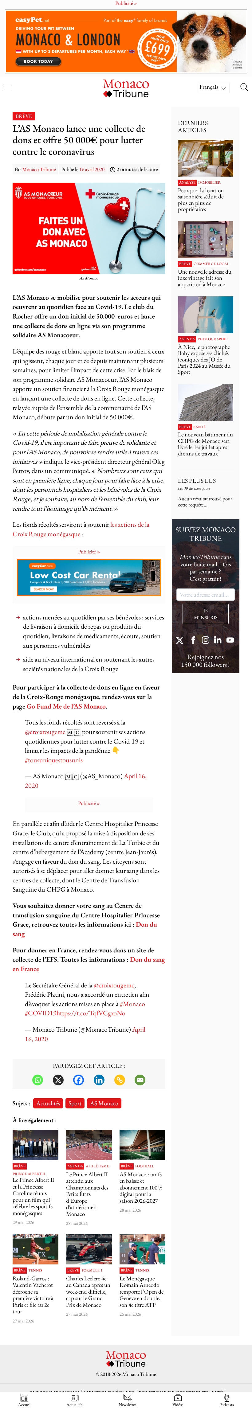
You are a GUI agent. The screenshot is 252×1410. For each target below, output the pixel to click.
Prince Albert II (29, 1174)
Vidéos (177, 1404)
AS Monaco (104, 1103)
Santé (200, 427)
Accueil (24, 1404)
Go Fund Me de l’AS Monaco (66, 706)
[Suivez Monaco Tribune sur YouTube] (230, 641)
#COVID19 (41, 1013)
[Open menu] (7, 84)
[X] (58, 1080)
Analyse (187, 183)
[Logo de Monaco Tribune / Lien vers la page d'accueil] (126, 87)
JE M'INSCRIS (205, 614)
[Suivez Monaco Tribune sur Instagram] (205, 641)
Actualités (48, 1103)
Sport (75, 1103)
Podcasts (226, 1404)
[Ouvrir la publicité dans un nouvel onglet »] (126, 42)
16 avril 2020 (91, 169)
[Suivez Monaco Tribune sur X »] (181, 641)
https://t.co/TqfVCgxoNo (91, 1013)
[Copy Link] (119, 1080)
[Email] (140, 1080)
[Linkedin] (99, 1080)
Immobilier (209, 183)
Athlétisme (97, 1166)
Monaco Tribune (39, 169)
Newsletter (127, 1404)
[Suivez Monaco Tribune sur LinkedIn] (218, 641)
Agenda (75, 1166)
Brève (24, 116)
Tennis (35, 1270)
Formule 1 (92, 1270)
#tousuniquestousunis (54, 760)
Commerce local (211, 264)
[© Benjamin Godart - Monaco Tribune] (205, 402)
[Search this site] (244, 88)
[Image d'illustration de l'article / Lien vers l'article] (89, 1145)
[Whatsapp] (37, 1080)
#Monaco (132, 1003)
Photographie (212, 339)
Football (144, 1166)
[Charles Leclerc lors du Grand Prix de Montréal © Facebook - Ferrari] (89, 1249)
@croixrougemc (45, 731)
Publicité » (89, 551)
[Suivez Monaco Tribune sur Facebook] (193, 641)
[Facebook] (78, 1080)
